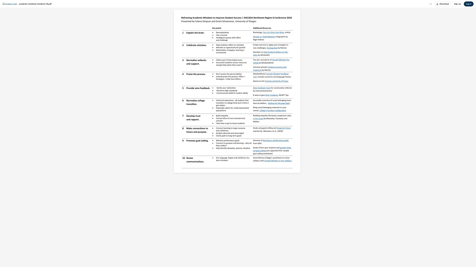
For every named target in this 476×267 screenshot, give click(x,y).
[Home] (9, 4)
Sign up (457, 4)
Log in (468, 4)
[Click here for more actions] (430, 3)
